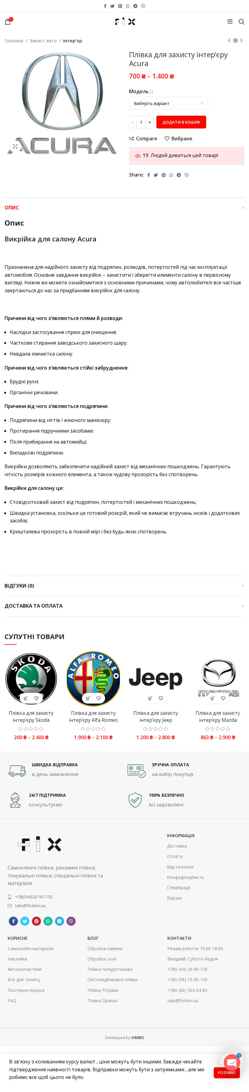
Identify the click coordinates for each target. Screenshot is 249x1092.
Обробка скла (101, 959)
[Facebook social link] (105, 6)
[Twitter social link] (112, 6)
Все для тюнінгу (24, 979)
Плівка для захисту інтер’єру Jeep (155, 716)
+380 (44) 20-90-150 (187, 969)
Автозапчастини (25, 969)
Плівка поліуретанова (109, 969)
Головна (14, 40)
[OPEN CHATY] (232, 1062)
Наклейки (17, 959)
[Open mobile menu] (230, 22)
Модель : (140, 91)
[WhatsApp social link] (127, 6)
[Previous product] (229, 40)
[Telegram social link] (135, 6)
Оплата (174, 856)
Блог (92, 938)
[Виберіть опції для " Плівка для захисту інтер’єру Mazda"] (212, 698)
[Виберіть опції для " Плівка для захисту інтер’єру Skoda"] (26, 698)
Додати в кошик (181, 122)
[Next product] (241, 40)
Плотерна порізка (26, 990)
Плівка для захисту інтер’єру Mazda (218, 716)
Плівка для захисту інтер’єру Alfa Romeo (93, 716)
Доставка (177, 846)
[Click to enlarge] (15, 146)
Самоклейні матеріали (30, 948)
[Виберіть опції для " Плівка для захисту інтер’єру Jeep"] (150, 698)
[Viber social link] (143, 6)
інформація (181, 835)
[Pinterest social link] (120, 6)
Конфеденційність (185, 877)
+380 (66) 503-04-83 (187, 990)
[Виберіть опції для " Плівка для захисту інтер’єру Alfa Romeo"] (88, 698)
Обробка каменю (105, 948)
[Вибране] (36, 698)
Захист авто (43, 40)
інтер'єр (72, 40)
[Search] (241, 22)
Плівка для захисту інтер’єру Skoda (31, 716)
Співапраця (178, 887)
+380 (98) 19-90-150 (187, 979)
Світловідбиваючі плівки (112, 979)
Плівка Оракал (102, 1000)
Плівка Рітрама (102, 990)
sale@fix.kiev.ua (182, 1000)
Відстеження (180, 867)
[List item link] (56, 897)
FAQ (12, 1000)
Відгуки (174, 898)
